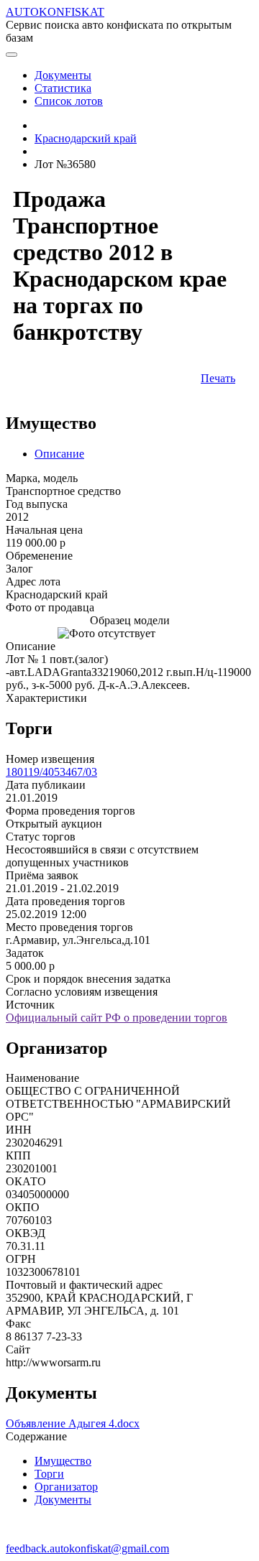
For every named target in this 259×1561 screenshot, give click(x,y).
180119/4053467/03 (51, 772)
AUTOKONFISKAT (55, 12)
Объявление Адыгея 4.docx (73, 1423)
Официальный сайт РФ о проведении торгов (116, 1017)
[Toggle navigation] (11, 54)
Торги (49, 1474)
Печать (218, 378)
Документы (63, 1499)
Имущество (63, 1461)
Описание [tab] (59, 454)
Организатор (66, 1487)
